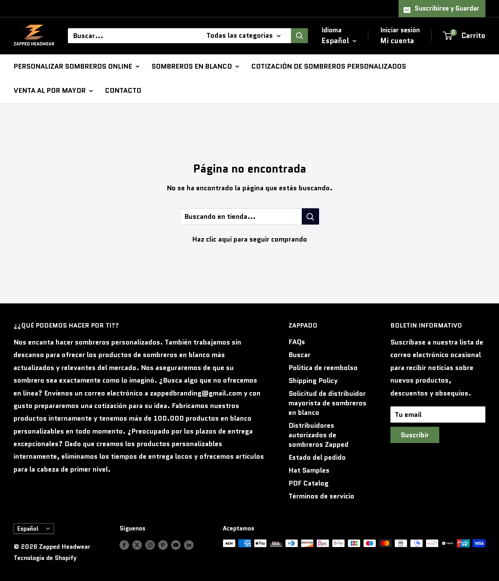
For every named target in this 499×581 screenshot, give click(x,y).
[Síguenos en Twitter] (137, 545)
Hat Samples (309, 470)
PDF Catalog (309, 483)
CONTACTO (123, 90)
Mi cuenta (397, 40)
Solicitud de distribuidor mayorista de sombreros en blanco (328, 403)
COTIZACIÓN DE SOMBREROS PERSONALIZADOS (328, 66)
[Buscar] (299, 35)
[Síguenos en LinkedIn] (188, 545)
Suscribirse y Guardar (446, 8)
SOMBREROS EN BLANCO (191, 66)
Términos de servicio (321, 496)
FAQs (297, 342)
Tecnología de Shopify (45, 557)
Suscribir (415, 435)
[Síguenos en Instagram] (150, 545)
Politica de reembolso (323, 367)
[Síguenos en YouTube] (176, 545)
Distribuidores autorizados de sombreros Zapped (319, 435)
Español (28, 529)
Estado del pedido (317, 457)
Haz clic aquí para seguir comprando (249, 239)
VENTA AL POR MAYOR (50, 90)
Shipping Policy (313, 380)
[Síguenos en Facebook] (124, 545)
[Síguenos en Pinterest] (163, 545)
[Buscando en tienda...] (310, 216)
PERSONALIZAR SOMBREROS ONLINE (73, 66)
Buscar (300, 354)
